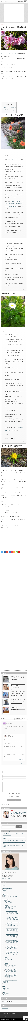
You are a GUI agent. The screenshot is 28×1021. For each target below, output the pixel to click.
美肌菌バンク (5, 891)
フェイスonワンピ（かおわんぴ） (9, 53)
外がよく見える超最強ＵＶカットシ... (12, 936)
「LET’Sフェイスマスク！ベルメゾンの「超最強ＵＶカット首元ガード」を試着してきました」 (14, 204)
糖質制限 (4, 890)
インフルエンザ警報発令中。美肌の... (11, 978)
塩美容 (4, 885)
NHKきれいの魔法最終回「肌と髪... (10, 975)
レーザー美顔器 (6, 894)
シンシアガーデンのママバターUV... (12, 955)
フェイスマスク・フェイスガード (12, 24)
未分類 (4, 994)
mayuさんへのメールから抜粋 (9, 107)
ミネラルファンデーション (9, 902)
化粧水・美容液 (7, 907)
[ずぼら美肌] (6, 1)
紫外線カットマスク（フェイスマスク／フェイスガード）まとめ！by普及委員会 (18, 678)
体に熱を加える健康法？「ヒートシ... (12, 942)
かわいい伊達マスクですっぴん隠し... (12, 937)
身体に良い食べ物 (6, 988)
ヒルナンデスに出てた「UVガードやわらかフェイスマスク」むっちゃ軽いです (18, 701)
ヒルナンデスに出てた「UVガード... (13, 917)
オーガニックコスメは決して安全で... (12, 931)
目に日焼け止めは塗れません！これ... (12, 952)
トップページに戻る (5, 804)
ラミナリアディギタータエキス (8, 897)
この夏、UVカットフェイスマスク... (13, 913)
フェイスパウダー (8, 903)
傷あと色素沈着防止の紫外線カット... (12, 935)
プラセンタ (5, 889)
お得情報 (4, 989)
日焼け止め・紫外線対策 (12, 831)
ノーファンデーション (8, 901)
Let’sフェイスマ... (10, 920)
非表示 (10, 104)
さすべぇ (4, 519)
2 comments (21, 24)
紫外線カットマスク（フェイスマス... (13, 918)
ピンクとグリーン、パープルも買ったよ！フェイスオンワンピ (18, 709)
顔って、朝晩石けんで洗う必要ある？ (11, 971)
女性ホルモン (7, 958)
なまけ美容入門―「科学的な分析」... (11, 969)
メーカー (6, 905)
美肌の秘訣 (4, 831)
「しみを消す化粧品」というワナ (10, 972)
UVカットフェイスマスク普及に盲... (13, 919)
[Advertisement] (14, 13)
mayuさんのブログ (12, 159)
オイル (6, 957)
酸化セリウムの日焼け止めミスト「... (12, 926)
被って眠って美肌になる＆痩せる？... (13, 912)
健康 (4, 986)
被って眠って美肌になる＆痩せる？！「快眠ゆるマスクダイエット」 (14, 840)
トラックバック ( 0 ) (18, 718)
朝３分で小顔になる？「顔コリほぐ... (11, 966)
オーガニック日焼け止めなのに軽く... (12, 929)
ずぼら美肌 (7, 1019)
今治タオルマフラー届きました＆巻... (12, 941)
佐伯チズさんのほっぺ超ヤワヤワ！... (11, 965)
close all (6, 884)
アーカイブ (4, 1001)
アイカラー (6, 963)
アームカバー (8, 923)
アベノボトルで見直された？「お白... (11, 977)
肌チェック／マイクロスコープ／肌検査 (10, 896)
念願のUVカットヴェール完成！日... (12, 934)
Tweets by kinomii (5, 1008)
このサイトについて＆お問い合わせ (8, 1013)
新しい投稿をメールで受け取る (14, 796)
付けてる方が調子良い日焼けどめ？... (12, 925)
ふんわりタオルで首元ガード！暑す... (12, 943)
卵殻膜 (4, 895)
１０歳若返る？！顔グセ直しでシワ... (11, 976)
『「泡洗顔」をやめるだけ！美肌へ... (11, 970)
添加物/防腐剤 (5, 982)
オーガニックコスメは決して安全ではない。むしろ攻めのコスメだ (18, 813)
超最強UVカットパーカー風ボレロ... (12, 947)
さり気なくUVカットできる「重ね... (12, 948)
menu (25, 1)
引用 (24, 763)
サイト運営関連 (6, 993)
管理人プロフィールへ (6, 878)
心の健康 (4, 987)
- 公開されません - (7, 773)
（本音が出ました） (6, 109)
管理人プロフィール (5, 1016)
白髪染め (6, 964)
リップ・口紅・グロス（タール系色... (11, 906)
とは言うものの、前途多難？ (8, 110)
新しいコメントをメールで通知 (14, 793)
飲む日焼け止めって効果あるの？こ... (12, 930)
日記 (4, 992)
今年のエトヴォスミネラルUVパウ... (12, 954)
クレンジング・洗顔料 (8, 959)
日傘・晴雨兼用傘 (9, 924)
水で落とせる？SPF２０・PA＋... (11, 940)
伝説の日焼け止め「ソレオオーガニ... (12, 949)
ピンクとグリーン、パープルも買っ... (13, 914)
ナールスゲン (7, 960)
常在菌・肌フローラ (6, 981)
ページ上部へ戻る (26, 1019)
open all (3, 884)
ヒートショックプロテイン (7, 888)
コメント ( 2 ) (24, 718)
